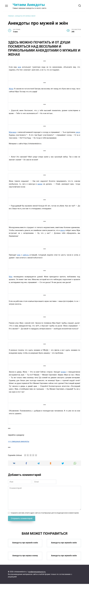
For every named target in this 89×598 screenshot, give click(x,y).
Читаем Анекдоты (29, 4)
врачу (62, 230)
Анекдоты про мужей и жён (25, 543)
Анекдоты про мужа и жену (25, 16)
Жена (11, 89)
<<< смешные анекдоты (18, 441)
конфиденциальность (37, 572)
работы (26, 255)
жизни (39, 184)
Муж (10, 277)
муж (19, 67)
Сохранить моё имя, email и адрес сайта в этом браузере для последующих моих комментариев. (45, 513)
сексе (78, 132)
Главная (11, 16)
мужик (63, 372)
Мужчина (12, 132)
